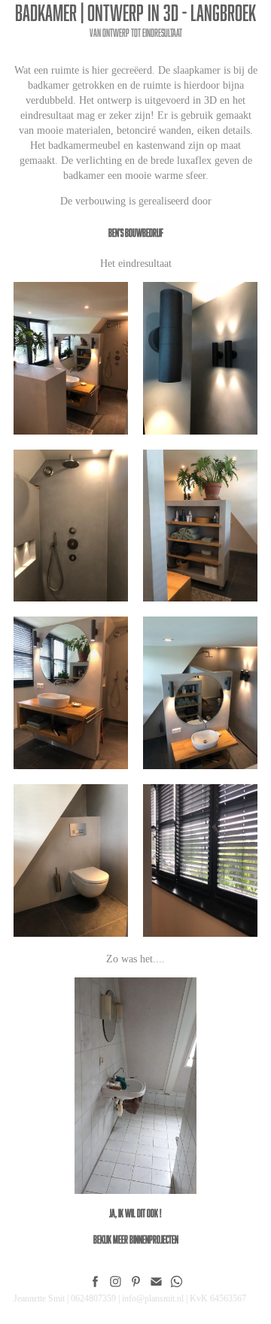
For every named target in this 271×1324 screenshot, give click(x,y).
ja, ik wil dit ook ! (135, 1213)
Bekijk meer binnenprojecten (135, 1239)
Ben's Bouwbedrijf (135, 232)
